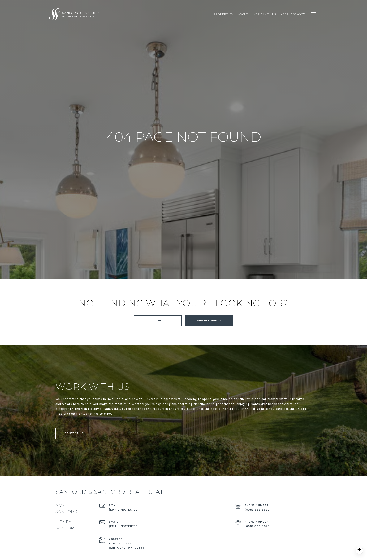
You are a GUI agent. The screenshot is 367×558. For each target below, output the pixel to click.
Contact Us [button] (74, 433)
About (243, 14)
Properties (223, 14)
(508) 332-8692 (257, 509)
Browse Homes (209, 320)
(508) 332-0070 (257, 526)
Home (157, 320)
